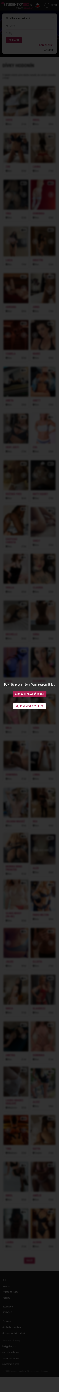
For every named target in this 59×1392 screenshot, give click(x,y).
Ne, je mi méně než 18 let (29, 706)
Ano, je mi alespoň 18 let (29, 693)
